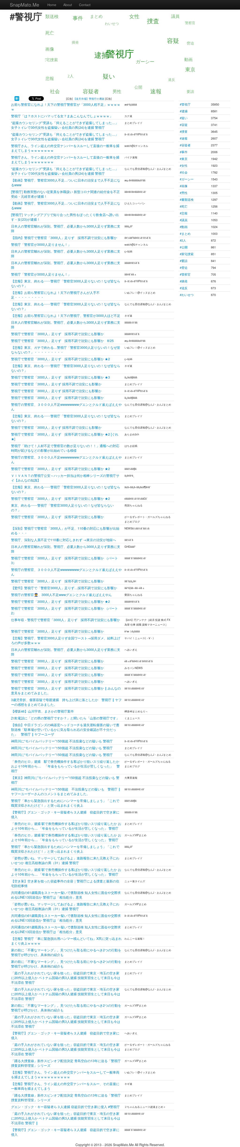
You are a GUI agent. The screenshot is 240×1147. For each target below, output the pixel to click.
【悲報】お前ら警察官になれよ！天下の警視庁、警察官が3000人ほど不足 (65, 315)
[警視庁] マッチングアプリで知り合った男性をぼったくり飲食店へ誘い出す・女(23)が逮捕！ (65, 217)
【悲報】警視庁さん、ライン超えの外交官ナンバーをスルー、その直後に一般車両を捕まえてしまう (65, 1086)
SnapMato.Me (24, 4)
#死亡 (184, 206)
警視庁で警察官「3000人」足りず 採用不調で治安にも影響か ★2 (60, 358)
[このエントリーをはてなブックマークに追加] (17, 98)
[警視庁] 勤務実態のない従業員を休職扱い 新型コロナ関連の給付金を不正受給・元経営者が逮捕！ (65, 194)
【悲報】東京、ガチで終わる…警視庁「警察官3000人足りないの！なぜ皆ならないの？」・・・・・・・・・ (65, 349)
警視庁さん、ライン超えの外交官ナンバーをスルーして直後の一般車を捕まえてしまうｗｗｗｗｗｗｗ (65, 148)
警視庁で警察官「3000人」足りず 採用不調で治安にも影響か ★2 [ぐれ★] (64, 436)
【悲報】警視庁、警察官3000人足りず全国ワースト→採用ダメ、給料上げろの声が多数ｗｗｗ (65, 640)
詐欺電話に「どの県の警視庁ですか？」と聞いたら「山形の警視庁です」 (65, 717)
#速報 (184, 138)
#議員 (184, 220)
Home (51, 4)
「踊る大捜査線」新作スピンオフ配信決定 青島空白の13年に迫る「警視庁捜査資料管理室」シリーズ (66, 1063)
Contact (84, 4)
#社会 (184, 172)
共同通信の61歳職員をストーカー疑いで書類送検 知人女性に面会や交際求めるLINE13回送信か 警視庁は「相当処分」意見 (66, 895)
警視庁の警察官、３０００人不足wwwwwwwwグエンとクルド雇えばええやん (66, 406)
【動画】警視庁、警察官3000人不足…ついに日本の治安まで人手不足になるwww (65, 182)
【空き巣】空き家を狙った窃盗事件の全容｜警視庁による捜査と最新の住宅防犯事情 (65, 883)
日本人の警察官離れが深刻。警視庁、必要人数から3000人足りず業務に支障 (65, 228)
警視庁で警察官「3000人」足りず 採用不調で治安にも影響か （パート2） (64, 610)
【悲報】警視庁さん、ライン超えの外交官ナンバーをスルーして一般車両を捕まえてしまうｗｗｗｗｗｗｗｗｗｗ (65, 1074)
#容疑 (184, 124)
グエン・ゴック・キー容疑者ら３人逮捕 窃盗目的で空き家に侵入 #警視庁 (65, 1106)
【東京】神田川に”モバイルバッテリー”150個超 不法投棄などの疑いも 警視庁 (65, 780)
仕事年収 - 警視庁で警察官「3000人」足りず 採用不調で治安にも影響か (65, 619)
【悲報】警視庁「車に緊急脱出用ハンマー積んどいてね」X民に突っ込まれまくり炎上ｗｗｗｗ (66, 941)
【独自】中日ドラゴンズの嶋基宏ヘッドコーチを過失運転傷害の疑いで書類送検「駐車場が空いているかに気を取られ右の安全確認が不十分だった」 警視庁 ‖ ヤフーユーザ (65, 729)
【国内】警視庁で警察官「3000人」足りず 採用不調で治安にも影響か (64, 237)
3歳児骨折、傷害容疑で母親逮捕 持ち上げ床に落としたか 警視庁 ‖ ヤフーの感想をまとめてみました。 (66, 702)
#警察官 (185, 274)
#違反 (184, 288)
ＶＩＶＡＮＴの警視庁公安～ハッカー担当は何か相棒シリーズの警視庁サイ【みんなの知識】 (65, 477)
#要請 (184, 260)
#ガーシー (187, 179)
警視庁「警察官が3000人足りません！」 (41, 244)
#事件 (184, 152)
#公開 (184, 247)
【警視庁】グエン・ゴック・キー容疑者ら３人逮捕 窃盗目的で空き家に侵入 (65, 814)
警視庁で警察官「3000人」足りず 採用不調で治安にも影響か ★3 (60, 377)
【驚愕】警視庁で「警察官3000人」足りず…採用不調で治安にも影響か (64, 587)
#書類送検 (187, 199)
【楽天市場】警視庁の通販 (88, 98)
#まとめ (185, 233)
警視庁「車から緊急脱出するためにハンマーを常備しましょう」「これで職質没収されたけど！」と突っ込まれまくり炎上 (65, 803)
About (67, 4)
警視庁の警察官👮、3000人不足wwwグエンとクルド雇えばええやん (61, 594)
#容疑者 (185, 145)
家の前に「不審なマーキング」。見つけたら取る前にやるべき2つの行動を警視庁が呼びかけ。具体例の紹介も (66, 952)
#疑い (184, 118)
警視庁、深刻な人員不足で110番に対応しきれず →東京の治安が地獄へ (63, 539)
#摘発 (184, 281)
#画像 (184, 186)
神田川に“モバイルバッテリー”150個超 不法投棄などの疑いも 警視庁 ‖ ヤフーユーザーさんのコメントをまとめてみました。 (65, 791)
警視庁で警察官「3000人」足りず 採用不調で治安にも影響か (57, 333)
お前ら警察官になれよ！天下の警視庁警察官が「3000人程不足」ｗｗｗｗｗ (65, 106)
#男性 (184, 192)
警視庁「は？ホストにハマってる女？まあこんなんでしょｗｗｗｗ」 (62, 115)
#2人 (183, 240)
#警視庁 (185, 104)
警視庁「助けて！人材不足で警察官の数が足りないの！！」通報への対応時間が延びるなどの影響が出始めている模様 (65, 448)
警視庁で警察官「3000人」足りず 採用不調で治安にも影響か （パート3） (64, 560)
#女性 (184, 165)
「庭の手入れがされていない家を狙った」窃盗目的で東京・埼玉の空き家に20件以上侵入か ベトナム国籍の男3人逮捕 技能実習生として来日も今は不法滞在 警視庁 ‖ (65, 1118)
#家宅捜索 (187, 254)
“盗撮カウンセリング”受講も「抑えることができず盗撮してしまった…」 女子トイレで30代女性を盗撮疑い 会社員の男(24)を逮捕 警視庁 (64, 125)
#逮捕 (184, 111)
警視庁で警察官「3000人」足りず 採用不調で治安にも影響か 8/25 (62, 340)
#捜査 (184, 131)
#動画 (184, 226)
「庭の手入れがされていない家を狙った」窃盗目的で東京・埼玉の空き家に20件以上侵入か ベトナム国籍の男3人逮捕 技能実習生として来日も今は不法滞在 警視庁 (65, 977)
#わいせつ (187, 294)
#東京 (184, 158)
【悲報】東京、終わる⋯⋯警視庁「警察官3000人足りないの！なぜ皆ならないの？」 (65, 283)
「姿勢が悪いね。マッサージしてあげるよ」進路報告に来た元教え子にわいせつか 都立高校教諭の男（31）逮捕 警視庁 (65, 860)
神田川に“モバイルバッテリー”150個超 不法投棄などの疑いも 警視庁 (62, 740)
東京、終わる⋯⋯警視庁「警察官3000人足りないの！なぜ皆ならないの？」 (62, 507)
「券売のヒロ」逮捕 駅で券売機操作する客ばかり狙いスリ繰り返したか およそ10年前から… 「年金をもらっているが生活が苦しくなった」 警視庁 (67, 766)
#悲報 (184, 213)
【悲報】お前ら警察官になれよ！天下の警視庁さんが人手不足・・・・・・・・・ (55, 295)
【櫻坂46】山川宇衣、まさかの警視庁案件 (42, 711)
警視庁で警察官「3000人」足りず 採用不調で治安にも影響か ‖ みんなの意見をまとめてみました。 (66, 690)
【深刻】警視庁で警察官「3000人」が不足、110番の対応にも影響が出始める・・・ (65, 530)
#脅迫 (184, 267)
